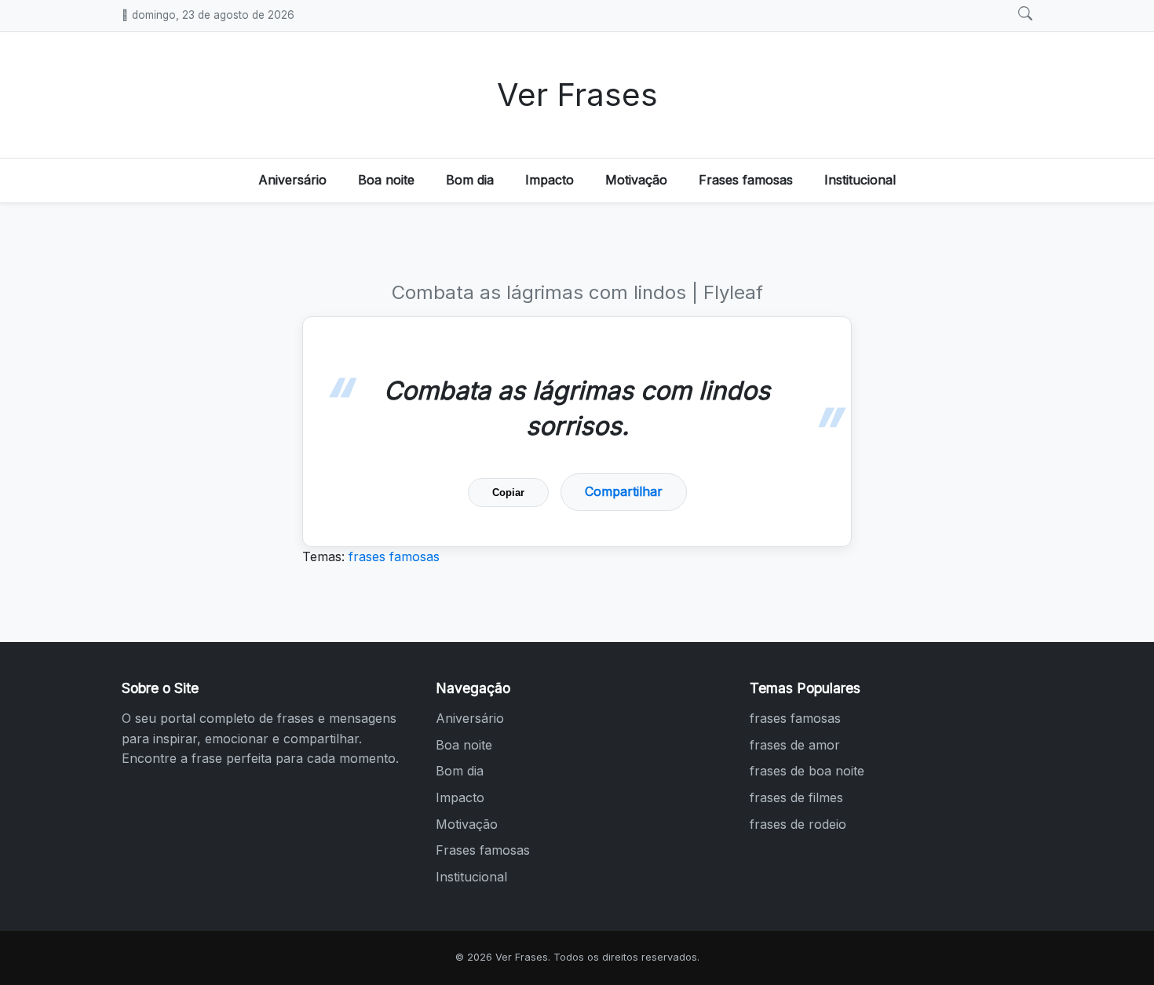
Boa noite (386, 180)
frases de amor (795, 745)
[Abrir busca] (1025, 14)
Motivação (636, 180)
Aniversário (292, 180)
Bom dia (470, 180)
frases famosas (394, 556)
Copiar (508, 492)
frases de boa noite (807, 771)
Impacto (549, 180)
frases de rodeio (798, 824)
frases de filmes (796, 797)
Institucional (860, 180)
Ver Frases (577, 94)
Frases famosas (746, 180)
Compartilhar (624, 491)
